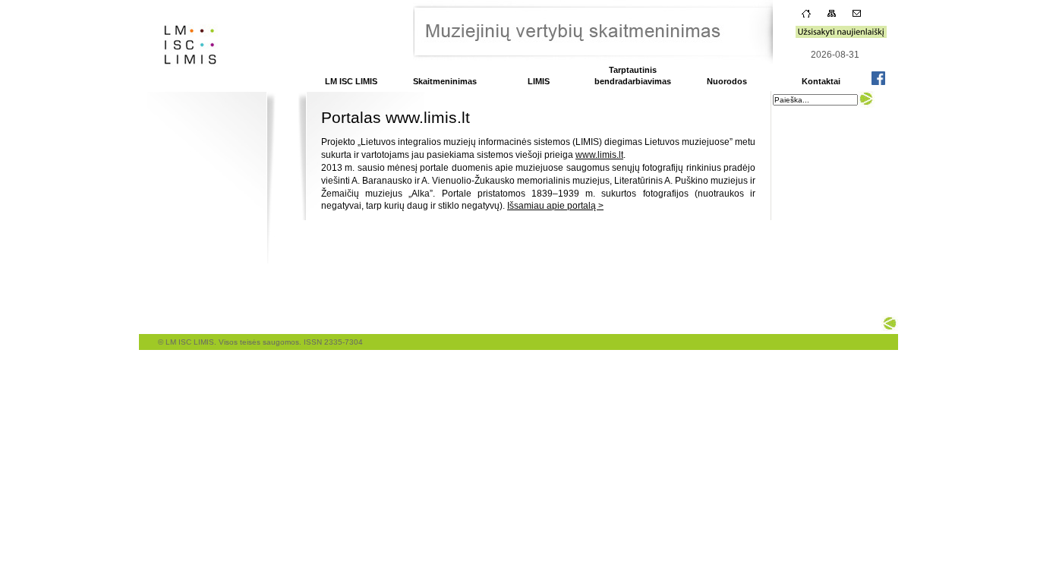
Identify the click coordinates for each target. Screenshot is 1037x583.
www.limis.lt (599, 155)
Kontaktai (821, 81)
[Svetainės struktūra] (832, 16)
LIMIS (539, 81)
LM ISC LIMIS (351, 81)
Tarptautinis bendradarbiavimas (632, 75)
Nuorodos (727, 81)
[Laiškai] (857, 16)
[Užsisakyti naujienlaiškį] (841, 35)
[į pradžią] (186, 87)
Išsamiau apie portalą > (555, 205)
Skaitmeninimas (445, 81)
